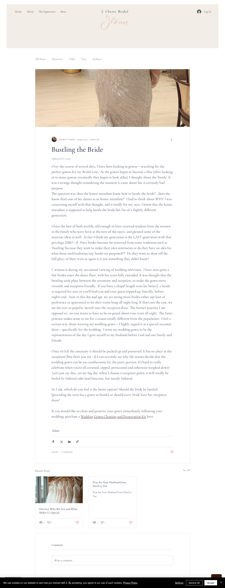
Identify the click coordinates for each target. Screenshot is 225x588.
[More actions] (171, 139)
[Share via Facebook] (53, 441)
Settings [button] (179, 582)
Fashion (97, 59)
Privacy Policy (130, 582)
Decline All (194, 582)
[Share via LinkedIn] (69, 441)
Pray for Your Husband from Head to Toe (109, 484)
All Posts (40, 59)
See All (186, 470)
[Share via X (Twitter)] (61, 441)
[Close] (221, 582)
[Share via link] (77, 441)
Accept (210, 582)
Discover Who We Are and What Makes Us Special (58, 510)
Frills (72, 59)
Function (57, 59)
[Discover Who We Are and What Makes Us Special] (59, 489)
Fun (84, 59)
